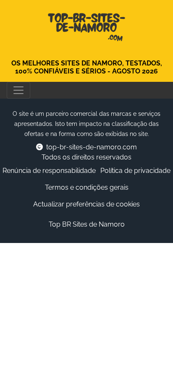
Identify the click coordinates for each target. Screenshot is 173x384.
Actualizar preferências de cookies (86, 204)
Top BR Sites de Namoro (87, 224)
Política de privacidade (135, 171)
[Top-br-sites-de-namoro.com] (86, 25)
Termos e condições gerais (86, 187)
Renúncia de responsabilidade (49, 171)
